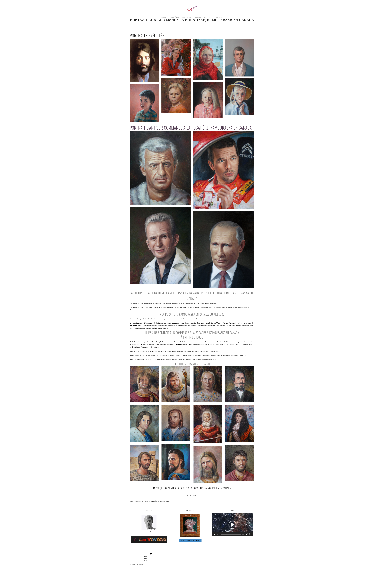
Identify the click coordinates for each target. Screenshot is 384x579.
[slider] (231, 534)
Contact (220, 17)
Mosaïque (175, 17)
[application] (232, 524)
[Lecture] (215, 534)
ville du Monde (211, 355)
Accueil (164, 17)
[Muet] (247, 534)
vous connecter (143, 501)
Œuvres (197, 17)
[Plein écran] (250, 534)
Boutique (208, 17)
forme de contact (210, 359)
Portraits (186, 17)
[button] (232, 525)
